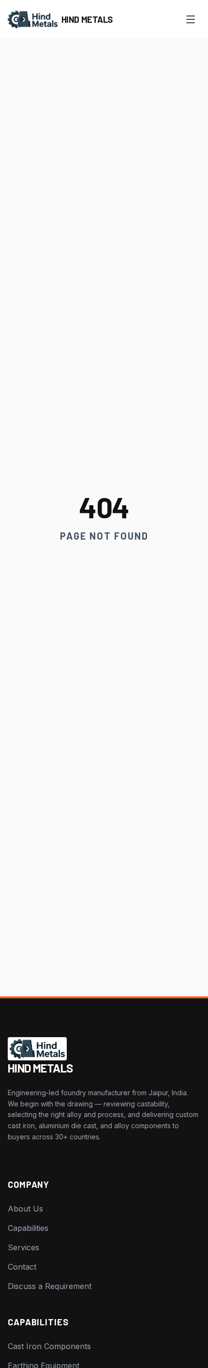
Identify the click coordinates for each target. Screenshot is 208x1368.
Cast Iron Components (49, 1346)
